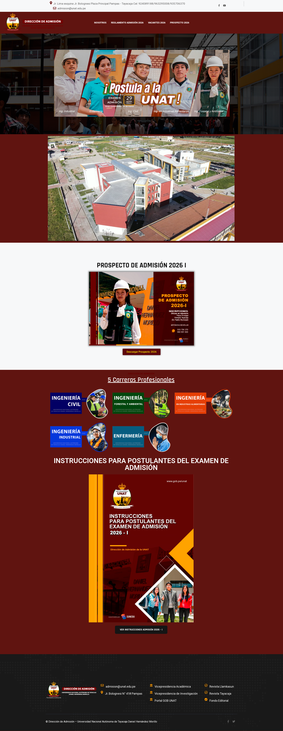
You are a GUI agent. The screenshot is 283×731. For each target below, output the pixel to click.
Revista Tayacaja (220, 693)
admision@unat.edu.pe (71, 8)
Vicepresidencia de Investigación (176, 693)
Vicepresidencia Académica (173, 686)
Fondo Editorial (218, 700)
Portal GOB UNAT (166, 700)
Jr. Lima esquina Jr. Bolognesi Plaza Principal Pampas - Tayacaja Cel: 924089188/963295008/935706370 (119, 3)
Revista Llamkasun (221, 686)
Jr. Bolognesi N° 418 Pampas (123, 693)
